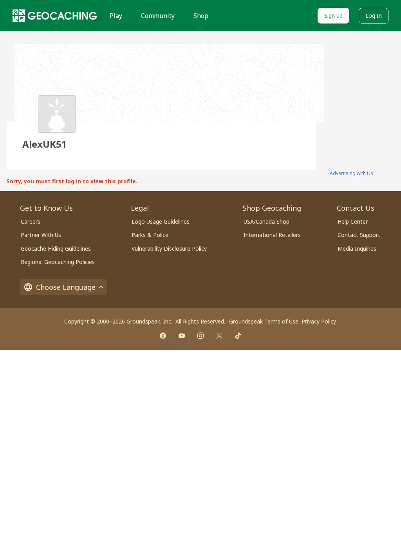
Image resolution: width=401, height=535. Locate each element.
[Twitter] (219, 336)
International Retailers (272, 235)
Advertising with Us (351, 173)
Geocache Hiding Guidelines (56, 248)
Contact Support (359, 235)
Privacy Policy (319, 321)
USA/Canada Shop (266, 221)
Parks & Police (150, 235)
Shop (200, 15)
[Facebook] (163, 336)
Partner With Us (41, 235)
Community (158, 15)
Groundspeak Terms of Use (263, 321)
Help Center (353, 221)
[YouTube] (181, 336)
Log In (373, 15)
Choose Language (66, 287)
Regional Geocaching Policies (58, 262)
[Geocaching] (55, 15)
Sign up (333, 15)
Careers (30, 221)
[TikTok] (238, 336)
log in (73, 181)
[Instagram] (200, 336)
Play (116, 15)
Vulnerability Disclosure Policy (169, 248)
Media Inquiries (357, 248)
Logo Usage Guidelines (161, 221)
